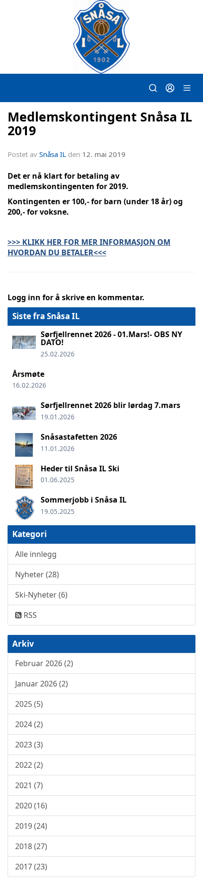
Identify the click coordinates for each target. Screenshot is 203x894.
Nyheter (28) (37, 574)
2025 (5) (29, 704)
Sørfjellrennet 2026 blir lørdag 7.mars (110, 405)
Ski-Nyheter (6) (41, 595)
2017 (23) (31, 866)
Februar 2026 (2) (44, 663)
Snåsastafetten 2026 (79, 437)
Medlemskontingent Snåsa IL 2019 (100, 123)
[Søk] (152, 87)
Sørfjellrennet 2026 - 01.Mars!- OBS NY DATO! (111, 338)
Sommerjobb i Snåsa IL (84, 500)
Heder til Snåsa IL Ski (80, 468)
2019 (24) (31, 826)
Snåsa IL (52, 154)
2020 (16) (31, 805)
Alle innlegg (36, 554)
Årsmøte (28, 374)
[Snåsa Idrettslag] (101, 37)
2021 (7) (29, 785)
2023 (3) (29, 744)
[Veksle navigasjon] (186, 87)
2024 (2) (29, 724)
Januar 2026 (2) (41, 683)
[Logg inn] (169, 87)
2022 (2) (29, 765)
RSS (29, 615)
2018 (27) (31, 846)
